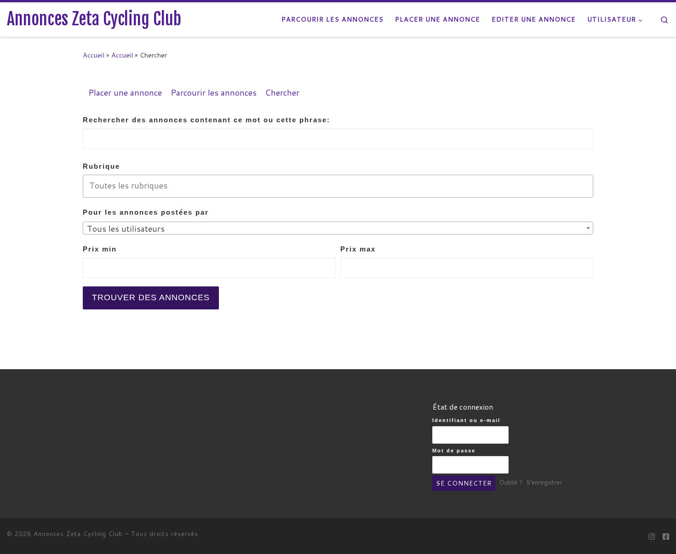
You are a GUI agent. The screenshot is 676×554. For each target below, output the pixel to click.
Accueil (93, 55)
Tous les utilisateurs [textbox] (126, 228)
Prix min (100, 249)
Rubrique (101, 166)
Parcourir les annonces (214, 92)
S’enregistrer (544, 482)
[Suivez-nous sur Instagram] (651, 536)
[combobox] (338, 228)
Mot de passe (453, 450)
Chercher (282, 92)
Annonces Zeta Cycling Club (78, 534)
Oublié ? (510, 482)
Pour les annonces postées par (146, 212)
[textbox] (344, 185)
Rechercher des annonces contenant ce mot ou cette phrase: (206, 120)
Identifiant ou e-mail (466, 420)
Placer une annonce (125, 92)
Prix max (358, 249)
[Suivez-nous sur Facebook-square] (666, 536)
